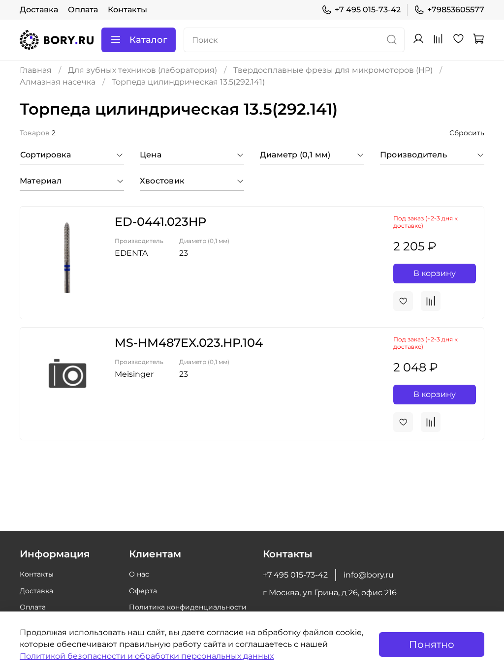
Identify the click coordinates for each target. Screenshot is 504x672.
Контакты (127, 9)
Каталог (148, 39)
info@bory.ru (369, 575)
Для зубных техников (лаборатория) (142, 70)
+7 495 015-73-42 (368, 9)
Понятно (431, 644)
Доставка (39, 9)
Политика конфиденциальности (188, 607)
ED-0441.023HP (160, 221)
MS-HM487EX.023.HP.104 (189, 343)
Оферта (143, 590)
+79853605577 (455, 9)
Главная (36, 70)
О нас (139, 574)
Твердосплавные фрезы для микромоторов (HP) (333, 70)
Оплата (83, 9)
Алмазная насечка (57, 82)
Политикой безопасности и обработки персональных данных (147, 656)
